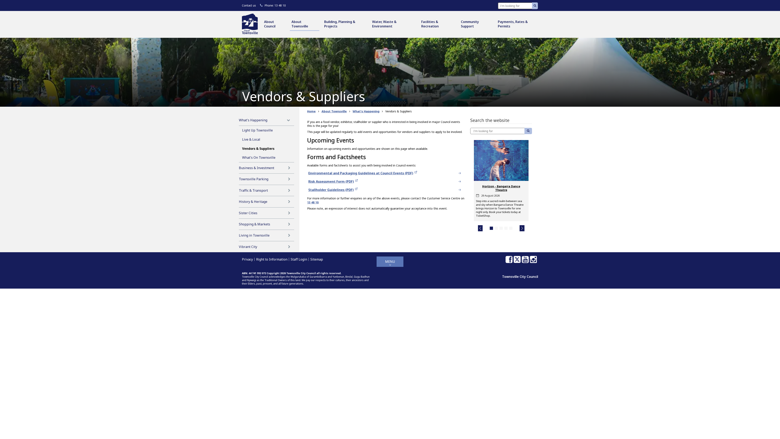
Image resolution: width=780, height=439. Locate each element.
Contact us (249, 5)
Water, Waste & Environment (384, 24)
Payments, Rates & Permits (513, 24)
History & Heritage (253, 201)
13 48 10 (275, 5)
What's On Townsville (258, 157)
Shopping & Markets (254, 224)
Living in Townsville (254, 235)
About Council (269, 24)
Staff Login (299, 259)
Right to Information (271, 259)
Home (311, 111)
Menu (390, 261)
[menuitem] (274, 24)
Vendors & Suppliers (258, 148)
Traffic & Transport (253, 190)
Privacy (247, 259)
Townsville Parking (253, 179)
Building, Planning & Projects (339, 24)
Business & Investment (256, 168)
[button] (480, 228)
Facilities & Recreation (430, 24)
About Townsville (299, 24)
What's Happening (253, 120)
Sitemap (316, 259)
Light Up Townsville (257, 130)
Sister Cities (248, 213)
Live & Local (251, 139)
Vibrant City (248, 246)
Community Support (470, 24)
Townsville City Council (520, 276)
